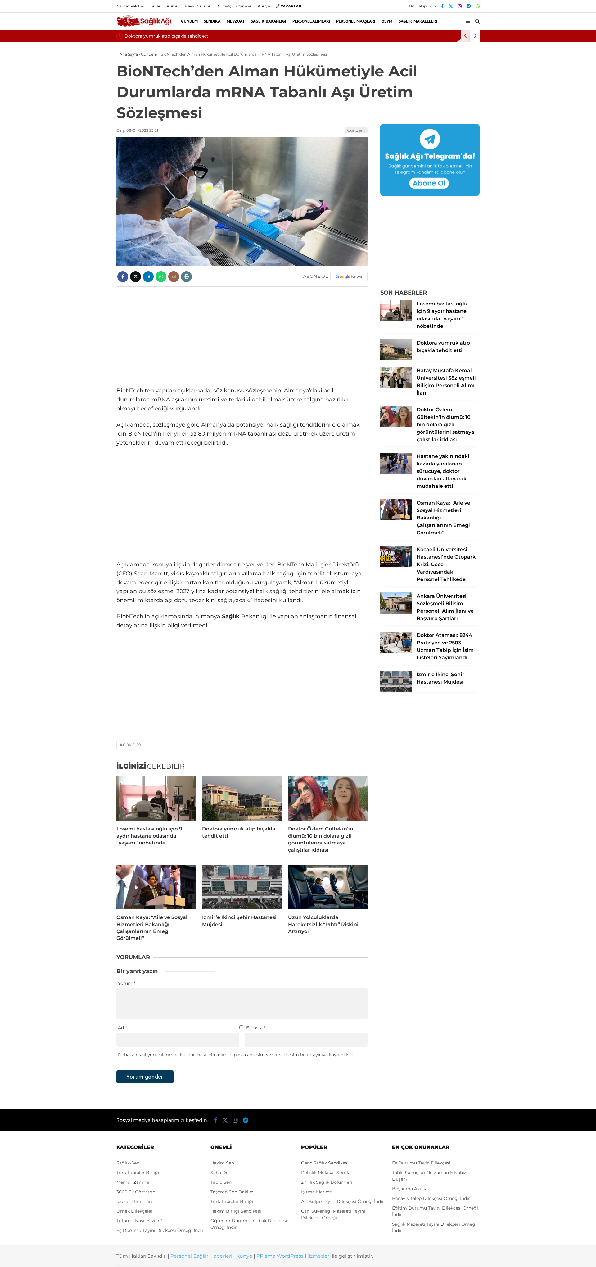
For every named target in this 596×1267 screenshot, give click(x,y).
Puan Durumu (164, 6)
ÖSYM (387, 21)
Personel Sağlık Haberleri (201, 1256)
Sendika (212, 21)
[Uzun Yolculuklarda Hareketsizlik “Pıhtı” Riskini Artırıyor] (328, 887)
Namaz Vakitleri (130, 6)
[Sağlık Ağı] (143, 26)
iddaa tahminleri (134, 1201)
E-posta (255, 1028)
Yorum (126, 983)
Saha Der (220, 1172)
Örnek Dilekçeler (134, 1211)
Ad (122, 1028)
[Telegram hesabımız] (469, 6)
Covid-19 (132, 745)
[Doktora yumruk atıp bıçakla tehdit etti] (242, 798)
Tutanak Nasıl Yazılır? (139, 1221)
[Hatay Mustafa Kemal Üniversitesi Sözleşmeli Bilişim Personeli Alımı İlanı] (396, 386)
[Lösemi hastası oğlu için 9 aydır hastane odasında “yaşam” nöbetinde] (156, 798)
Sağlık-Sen (127, 1163)
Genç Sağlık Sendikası (325, 1163)
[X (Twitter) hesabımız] (451, 6)
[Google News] (349, 276)
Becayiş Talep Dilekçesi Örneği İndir (431, 1198)
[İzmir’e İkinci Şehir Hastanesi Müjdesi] (242, 887)
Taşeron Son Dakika (231, 1192)
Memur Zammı (132, 1182)
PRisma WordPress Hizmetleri (293, 1256)
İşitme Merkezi (317, 1192)
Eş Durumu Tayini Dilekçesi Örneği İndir (160, 1230)
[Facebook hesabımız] (442, 6)
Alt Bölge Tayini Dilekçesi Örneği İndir (342, 1201)
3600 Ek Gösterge (135, 1192)
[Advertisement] (242, 336)
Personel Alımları (311, 21)
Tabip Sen (221, 1182)
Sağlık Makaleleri (418, 21)
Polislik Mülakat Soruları (327, 1172)
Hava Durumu (198, 6)
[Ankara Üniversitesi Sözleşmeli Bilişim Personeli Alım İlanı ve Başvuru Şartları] (396, 612)
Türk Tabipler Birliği (137, 1172)
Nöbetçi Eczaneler (234, 6)
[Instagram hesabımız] (460, 6)
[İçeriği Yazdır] (186, 276)
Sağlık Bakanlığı (268, 21)
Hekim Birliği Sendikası (235, 1211)
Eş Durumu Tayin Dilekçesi (421, 1163)
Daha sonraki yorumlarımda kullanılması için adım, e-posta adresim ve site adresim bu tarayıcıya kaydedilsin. (236, 1055)
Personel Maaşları (355, 21)
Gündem (189, 21)
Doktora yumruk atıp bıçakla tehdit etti (167, 36)
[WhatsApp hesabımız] (478, 6)
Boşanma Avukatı (411, 1189)
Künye (264, 6)
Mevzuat (236, 21)
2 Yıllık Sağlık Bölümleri (326, 1182)
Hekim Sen (222, 1163)
